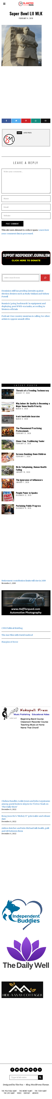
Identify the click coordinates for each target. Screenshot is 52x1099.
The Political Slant (9, 1091)
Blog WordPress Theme (37, 1084)
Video (19, 1093)
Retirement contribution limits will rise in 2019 (24, 580)
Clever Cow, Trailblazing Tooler (30, 441)
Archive (35, 1093)
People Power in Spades (27, 492)
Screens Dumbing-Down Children (31, 453)
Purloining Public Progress (28, 505)
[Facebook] (6, 121)
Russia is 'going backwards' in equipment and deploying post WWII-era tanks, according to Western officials (24, 306)
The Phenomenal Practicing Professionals (29, 429)
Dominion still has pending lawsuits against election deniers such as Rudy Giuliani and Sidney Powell (25, 294)
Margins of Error (10, 642)
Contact (27, 1093)
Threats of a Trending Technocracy (32, 390)
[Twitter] (16, 121)
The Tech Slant (41, 1091)
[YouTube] (26, 1070)
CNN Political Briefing (12, 628)
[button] (40, 1077)
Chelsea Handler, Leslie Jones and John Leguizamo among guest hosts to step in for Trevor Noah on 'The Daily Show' (26, 804)
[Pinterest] (26, 121)
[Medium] (31, 1070)
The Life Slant (9, 1093)
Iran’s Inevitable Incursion (28, 416)
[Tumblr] (35, 1070)
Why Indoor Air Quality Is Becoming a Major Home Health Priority (33, 405)
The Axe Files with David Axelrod (17, 635)
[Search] (45, 277)
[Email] (45, 121)
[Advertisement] (26, 91)
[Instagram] (21, 1070)
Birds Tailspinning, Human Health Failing (31, 468)
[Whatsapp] (36, 121)
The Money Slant (25, 1091)
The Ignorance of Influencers (29, 479)
